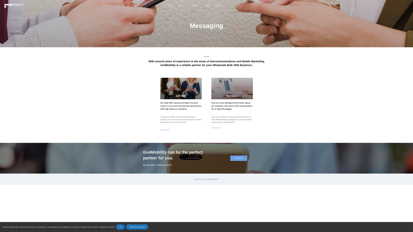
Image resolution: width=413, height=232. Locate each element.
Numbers (232, 96)
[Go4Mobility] (14, 5)
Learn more (164, 130)
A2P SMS (181, 96)
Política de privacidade (137, 227)
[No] (410, 227)
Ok (120, 227)
